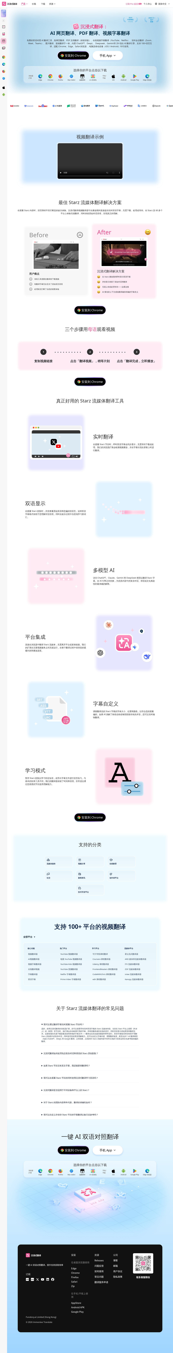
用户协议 (117, 1271)
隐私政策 (117, 1276)
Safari (74, 1281)
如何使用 (99, 1271)
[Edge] (3, 64)
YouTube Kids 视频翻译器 (71, 964)
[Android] (3, 94)
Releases (99, 1260)
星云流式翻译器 (131, 954)
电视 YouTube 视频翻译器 (71, 959)
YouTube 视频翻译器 (69, 954)
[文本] (3, 26)
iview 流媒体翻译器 (133, 974)
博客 (115, 1260)
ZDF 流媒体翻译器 (132, 969)
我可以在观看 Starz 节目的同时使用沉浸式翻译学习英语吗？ (71, 1077)
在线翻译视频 (34, 969)
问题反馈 (99, 1265)
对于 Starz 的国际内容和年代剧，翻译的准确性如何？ (68, 1102)
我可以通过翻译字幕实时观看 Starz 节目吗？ (64, 1024)
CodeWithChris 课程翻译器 (104, 974)
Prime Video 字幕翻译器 (70, 979)
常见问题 (99, 1276)
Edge (73, 1268)
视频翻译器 (33, 954)
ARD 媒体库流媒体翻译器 (135, 959)
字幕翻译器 (33, 974)
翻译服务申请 (101, 1282)
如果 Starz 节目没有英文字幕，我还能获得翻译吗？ (67, 1065)
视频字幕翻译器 (34, 964)
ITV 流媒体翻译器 (132, 964)
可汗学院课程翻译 (100, 954)
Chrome (75, 1272)
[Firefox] (3, 71)
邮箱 (115, 1265)
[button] (24, 3)
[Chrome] (3, 57)
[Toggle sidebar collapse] (3, 20)
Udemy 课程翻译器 (101, 964)
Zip (73, 1286)
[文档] (3, 33)
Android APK (77, 1307)
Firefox (75, 1277)
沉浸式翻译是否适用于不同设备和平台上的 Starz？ (67, 1090)
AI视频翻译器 (34, 959)
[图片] (3, 48)
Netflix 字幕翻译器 (68, 974)
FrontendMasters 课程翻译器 (105, 969)
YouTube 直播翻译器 (69, 969)
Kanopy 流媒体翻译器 (134, 979)
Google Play (77, 1311)
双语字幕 (32, 979)
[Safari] (3, 78)
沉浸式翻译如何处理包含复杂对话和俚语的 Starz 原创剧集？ (71, 1053)
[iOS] (3, 87)
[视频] (3, 40)
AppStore (76, 1302)
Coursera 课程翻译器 (101, 959)
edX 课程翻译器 (99, 979)
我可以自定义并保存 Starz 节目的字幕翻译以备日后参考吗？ (71, 1114)
